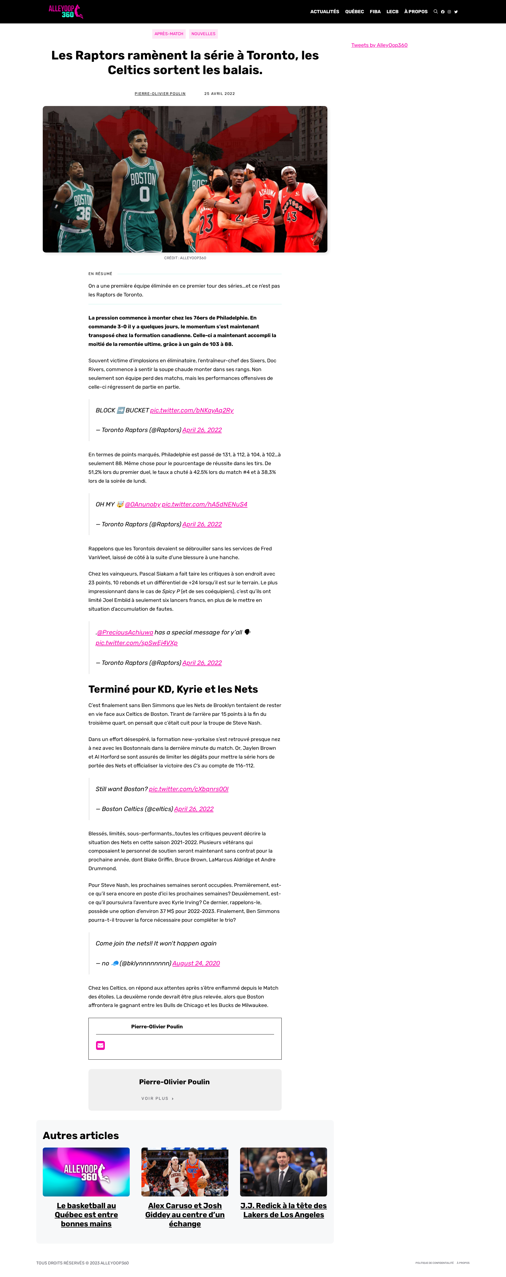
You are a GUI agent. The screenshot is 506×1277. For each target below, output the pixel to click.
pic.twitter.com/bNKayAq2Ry (192, 410)
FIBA (375, 11)
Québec (354, 11)
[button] (436, 12)
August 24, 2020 (196, 963)
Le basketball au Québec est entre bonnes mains (86, 1214)
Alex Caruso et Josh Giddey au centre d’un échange (185, 1214)
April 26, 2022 (202, 429)
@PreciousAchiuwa (125, 632)
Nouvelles (204, 33)
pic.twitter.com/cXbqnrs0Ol (188, 789)
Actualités (324, 11)
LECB (393, 11)
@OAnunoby (142, 504)
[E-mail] (100, 1047)
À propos (416, 11)
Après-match (169, 33)
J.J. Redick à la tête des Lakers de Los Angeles (283, 1210)
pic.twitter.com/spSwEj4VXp (137, 642)
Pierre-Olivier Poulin (160, 93)
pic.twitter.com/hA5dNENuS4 (204, 504)
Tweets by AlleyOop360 (379, 45)
